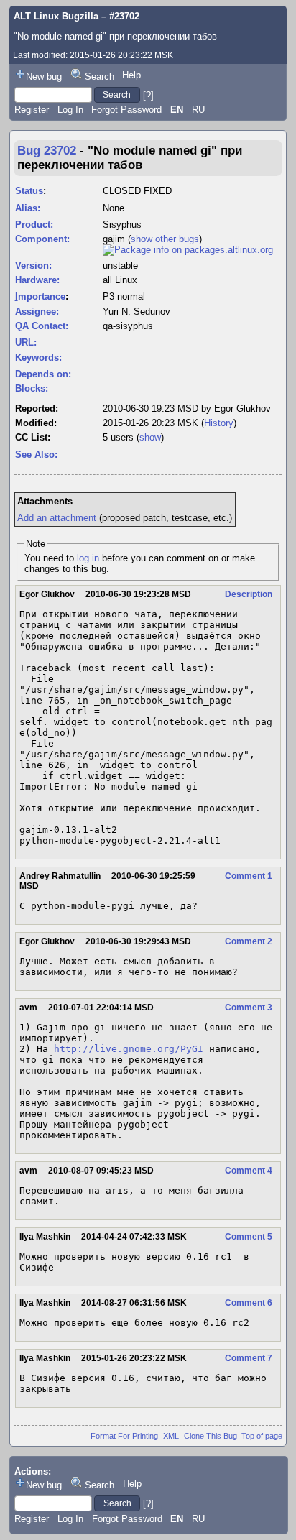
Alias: (27, 208)
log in (88, 558)
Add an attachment (56, 517)
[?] (148, 94)
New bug (44, 76)
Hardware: (37, 280)
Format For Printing (124, 1435)
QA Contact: (41, 326)
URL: (26, 342)
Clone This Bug (210, 1435)
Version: (33, 265)
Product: (34, 224)
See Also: (36, 454)
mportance (40, 296)
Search (99, 76)
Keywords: (38, 357)
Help (131, 75)
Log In (70, 109)
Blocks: (31, 388)
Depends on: (43, 374)
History (218, 423)
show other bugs (165, 239)
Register (31, 109)
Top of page (261, 1435)
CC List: (32, 437)
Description (248, 594)
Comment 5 (248, 1237)
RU (198, 109)
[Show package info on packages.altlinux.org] (188, 249)
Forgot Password (126, 109)
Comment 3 (248, 1007)
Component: (42, 239)
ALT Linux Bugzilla (56, 16)
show (150, 437)
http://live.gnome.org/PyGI (128, 1048)
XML (171, 1435)
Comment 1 (248, 876)
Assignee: (37, 311)
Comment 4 (248, 1171)
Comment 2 (248, 941)
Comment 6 (248, 1303)
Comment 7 (248, 1358)
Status (29, 190)
